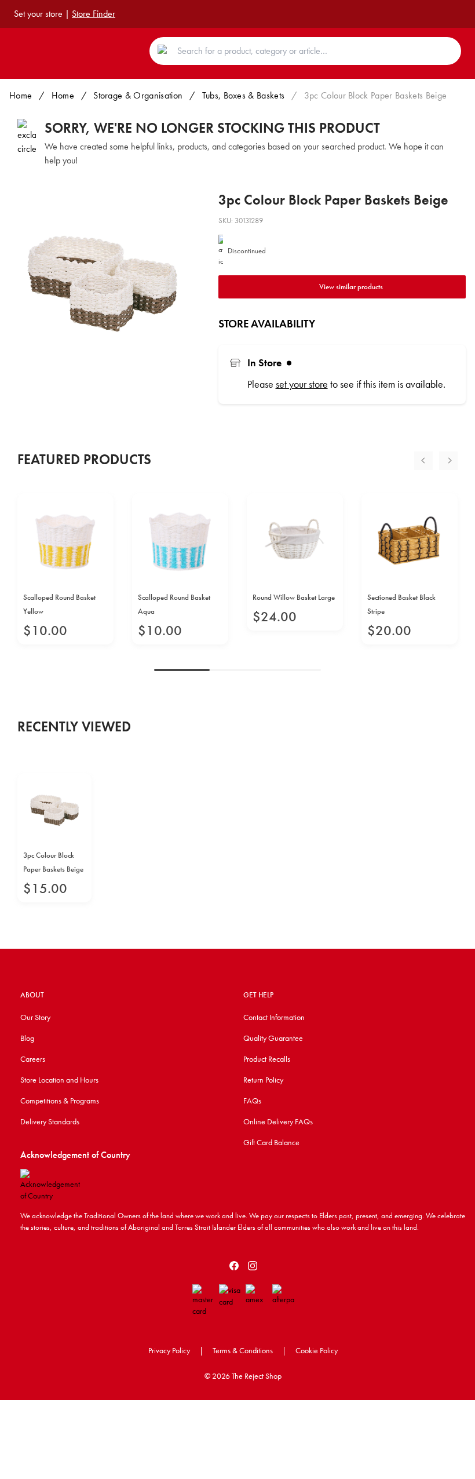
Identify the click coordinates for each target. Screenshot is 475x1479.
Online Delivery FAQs (278, 1121)
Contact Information (274, 1017)
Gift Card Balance (271, 1142)
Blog (27, 1038)
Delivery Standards (49, 1121)
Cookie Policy (316, 1350)
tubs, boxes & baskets (243, 95)
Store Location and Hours (59, 1079)
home (63, 95)
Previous (423, 460)
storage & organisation (137, 95)
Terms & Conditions (243, 1350)
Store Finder (93, 14)
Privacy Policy (169, 1350)
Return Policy (263, 1079)
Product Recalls (266, 1059)
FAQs (252, 1100)
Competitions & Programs (59, 1100)
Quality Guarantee (273, 1038)
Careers (32, 1059)
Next (448, 460)
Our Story (35, 1017)
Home (20, 95)
